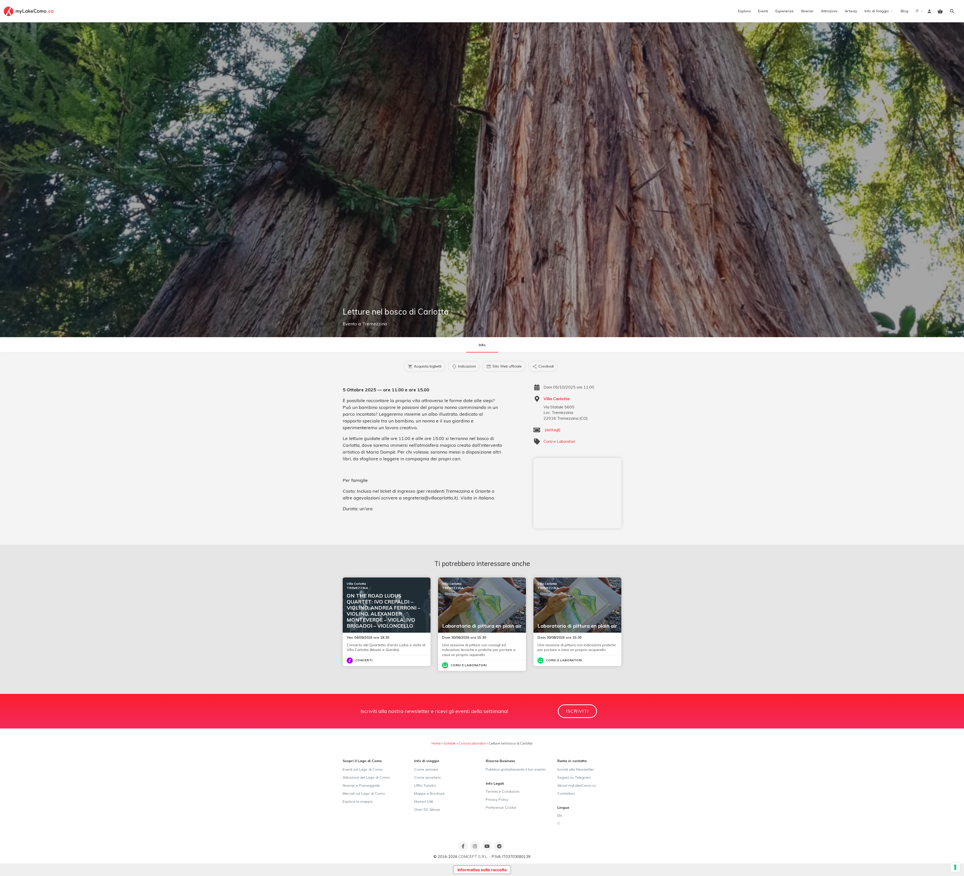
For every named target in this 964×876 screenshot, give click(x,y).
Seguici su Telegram (574, 777)
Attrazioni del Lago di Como (366, 777)
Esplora (744, 11)
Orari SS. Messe (427, 809)
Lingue (563, 807)
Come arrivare (426, 769)
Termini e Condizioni (502, 791)
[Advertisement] (577, 493)
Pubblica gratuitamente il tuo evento (516, 769)
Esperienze (784, 11)
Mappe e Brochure (429, 793)
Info (482, 345)
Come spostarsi (427, 777)
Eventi (763, 11)
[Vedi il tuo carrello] (940, 11)
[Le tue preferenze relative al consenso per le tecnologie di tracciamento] (955, 867)
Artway (851, 11)
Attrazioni (829, 11)
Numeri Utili (423, 801)
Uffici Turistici (425, 785)
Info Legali (495, 783)
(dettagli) (553, 429)
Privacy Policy (497, 799)
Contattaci (566, 793)
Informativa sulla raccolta (482, 869)
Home (436, 743)
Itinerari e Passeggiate (361, 785)
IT (917, 11)
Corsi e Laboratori (559, 441)
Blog (904, 11)
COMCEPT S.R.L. (473, 856)
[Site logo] (29, 10)
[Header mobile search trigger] (952, 11)
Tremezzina (374, 324)
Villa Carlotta (557, 398)
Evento (350, 324)
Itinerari (807, 11)
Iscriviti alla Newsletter (575, 769)
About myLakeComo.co (576, 785)
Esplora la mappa (358, 801)
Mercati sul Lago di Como (364, 793)
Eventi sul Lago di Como (363, 769)
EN (559, 815)
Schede (450, 743)
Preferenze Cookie (501, 807)
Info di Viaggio (877, 11)
